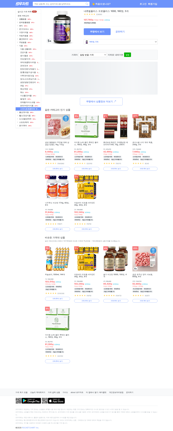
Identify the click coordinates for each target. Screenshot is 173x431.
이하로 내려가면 (115, 55)
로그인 (143, 4)
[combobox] (121, 42)
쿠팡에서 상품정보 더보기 (99, 101)
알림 (127, 55)
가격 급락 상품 (54, 392)
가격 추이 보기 (58, 169)
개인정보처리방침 (116, 392)
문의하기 (129, 392)
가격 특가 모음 (21, 392)
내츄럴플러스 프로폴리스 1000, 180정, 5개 (106, 11)
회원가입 (152, 4)
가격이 (75, 55)
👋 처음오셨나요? (101, 4)
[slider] (90, 14)
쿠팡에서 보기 (97, 31)
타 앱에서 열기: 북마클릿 (96, 392)
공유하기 (120, 31)
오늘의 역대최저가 (37, 392)
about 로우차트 (77, 392)
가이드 (65, 392)
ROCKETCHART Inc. (30, 428)
